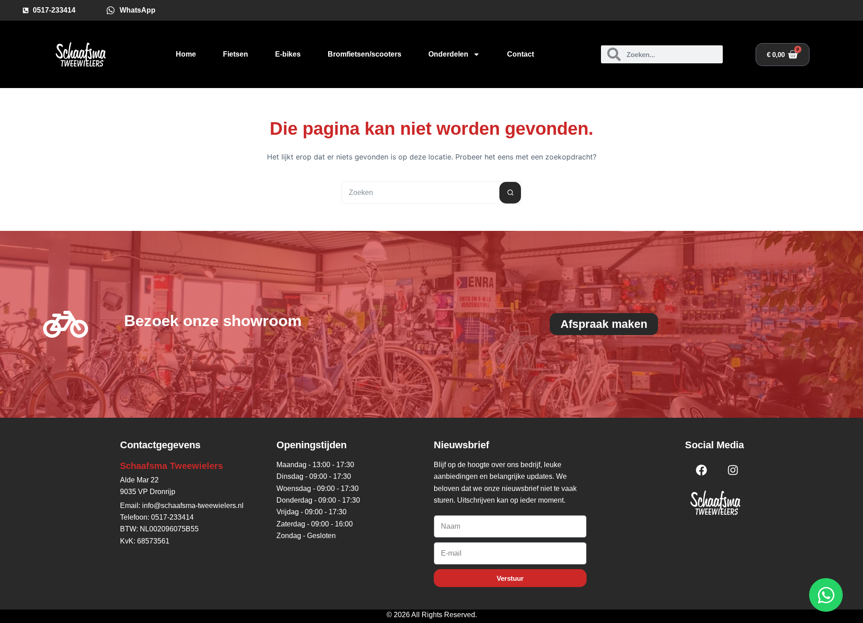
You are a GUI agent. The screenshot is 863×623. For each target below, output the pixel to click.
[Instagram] (732, 470)
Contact (520, 54)
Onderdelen (448, 54)
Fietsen (235, 54)
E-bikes (288, 54)
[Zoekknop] (510, 192)
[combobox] (420, 192)
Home (186, 54)
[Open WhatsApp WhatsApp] (826, 595)
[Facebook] (701, 470)
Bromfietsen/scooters (364, 54)
